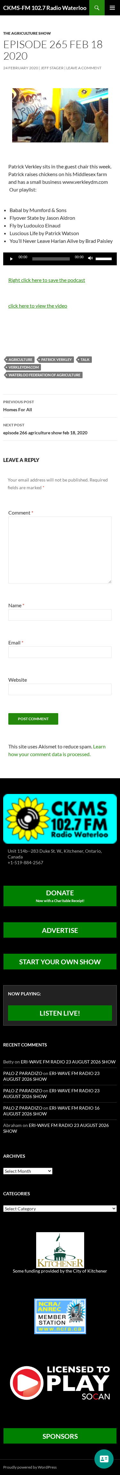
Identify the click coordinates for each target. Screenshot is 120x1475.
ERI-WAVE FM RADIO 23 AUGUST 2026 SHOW (68, 1061)
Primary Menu (112, 7)
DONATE (60, 896)
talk (85, 359)
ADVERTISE (60, 930)
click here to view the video (37, 306)
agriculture (20, 359)
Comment (20, 512)
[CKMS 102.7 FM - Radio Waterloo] (60, 818)
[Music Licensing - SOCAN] (60, 1382)
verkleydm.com (24, 367)
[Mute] (90, 259)
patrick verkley (56, 359)
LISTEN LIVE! (60, 1013)
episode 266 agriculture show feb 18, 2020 (45, 428)
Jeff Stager (52, 67)
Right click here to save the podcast (46, 280)
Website (17, 680)
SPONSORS (60, 1436)
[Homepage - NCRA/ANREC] (60, 1315)
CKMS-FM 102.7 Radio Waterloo (44, 7)
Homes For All (18, 405)
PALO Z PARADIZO (22, 1073)
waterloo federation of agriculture (44, 375)
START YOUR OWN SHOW (60, 962)
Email (15, 642)
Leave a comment (83, 67)
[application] (60, 258)
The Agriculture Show (27, 33)
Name (16, 605)
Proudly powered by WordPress (30, 1467)
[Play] (11, 259)
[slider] (105, 258)
